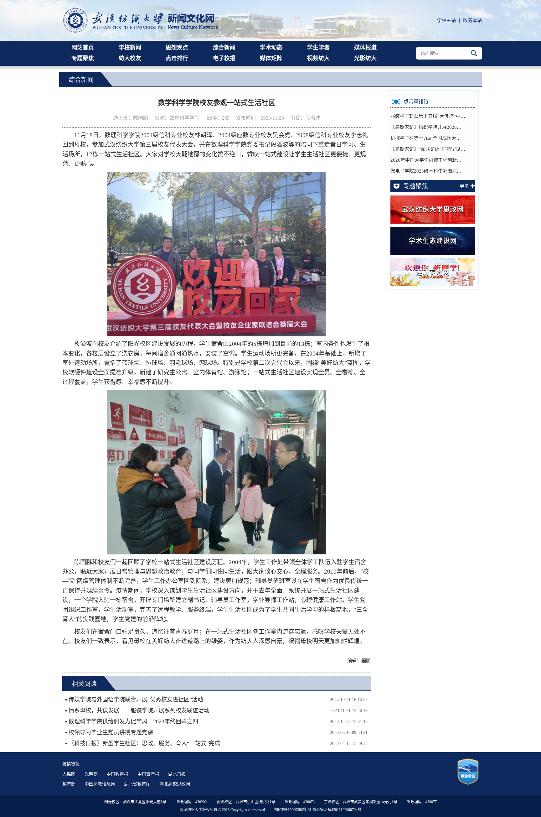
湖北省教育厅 (137, 784)
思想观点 (177, 47)
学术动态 (271, 47)
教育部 (68, 784)
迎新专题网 (433, 272)
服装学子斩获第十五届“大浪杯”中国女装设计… (427, 116)
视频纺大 (318, 58)
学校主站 (446, 20)
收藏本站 (472, 20)
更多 (464, 186)
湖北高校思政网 (174, 784)
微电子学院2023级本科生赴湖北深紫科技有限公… (427, 171)
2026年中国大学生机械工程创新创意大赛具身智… (427, 160)
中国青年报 (148, 774)
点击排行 (177, 58)
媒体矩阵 (271, 58)
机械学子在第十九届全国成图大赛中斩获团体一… (427, 138)
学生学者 (318, 47)
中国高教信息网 (100, 784)
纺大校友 (130, 58)
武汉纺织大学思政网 (433, 209)
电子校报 (224, 58)
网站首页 (82, 47)
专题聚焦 (82, 58)
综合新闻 (224, 47)
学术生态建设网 (433, 240)
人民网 (68, 774)
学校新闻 (130, 47)
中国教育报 (117, 774)
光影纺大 (365, 58)
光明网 (91, 774)
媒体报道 (365, 47)
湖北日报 (177, 774)
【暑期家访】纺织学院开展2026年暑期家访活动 (427, 127)
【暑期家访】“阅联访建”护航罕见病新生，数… (427, 149)
